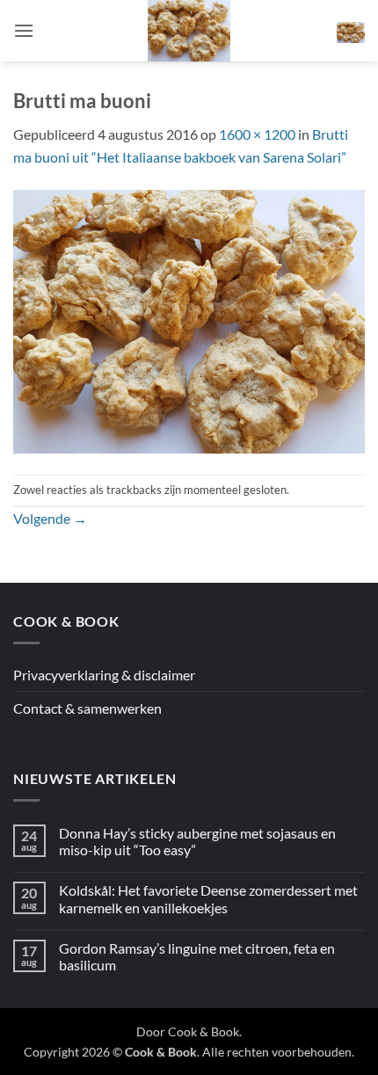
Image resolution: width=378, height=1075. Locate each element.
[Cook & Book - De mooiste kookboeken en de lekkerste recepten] (189, 31)
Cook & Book (203, 1031)
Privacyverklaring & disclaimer (104, 674)
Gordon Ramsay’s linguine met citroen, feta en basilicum (197, 956)
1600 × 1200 (257, 134)
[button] (23, 30)
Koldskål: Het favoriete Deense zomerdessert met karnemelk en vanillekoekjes (208, 898)
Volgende (50, 518)
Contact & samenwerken (87, 708)
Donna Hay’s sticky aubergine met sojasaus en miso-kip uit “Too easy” (197, 841)
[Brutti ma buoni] (189, 319)
